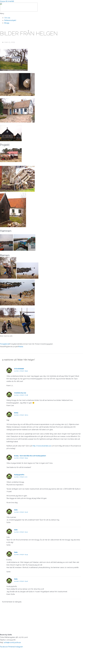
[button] (55, 13)
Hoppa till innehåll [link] (7, 1)
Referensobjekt (10, 20)
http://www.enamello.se (41, 446)
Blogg (6, 23)
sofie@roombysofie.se (12, 642)
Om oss (7, 18)
